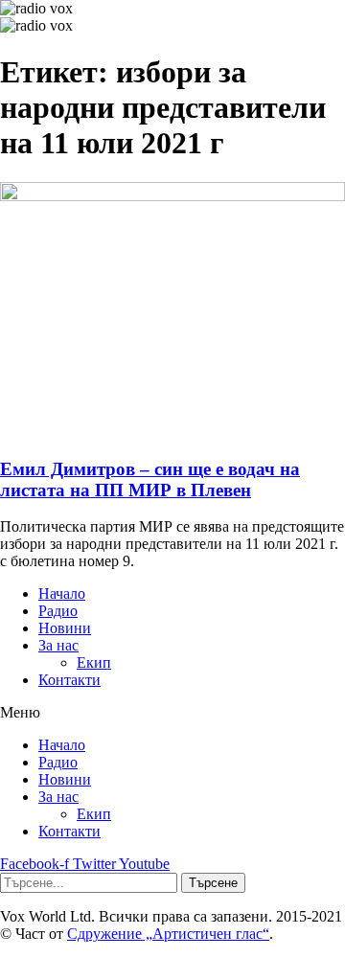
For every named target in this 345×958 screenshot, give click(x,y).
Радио (58, 611)
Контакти (69, 680)
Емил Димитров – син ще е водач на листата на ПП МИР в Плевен (150, 479)
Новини (64, 628)
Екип (94, 662)
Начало (61, 593)
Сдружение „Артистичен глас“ (168, 933)
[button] (172, 712)
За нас (58, 645)
